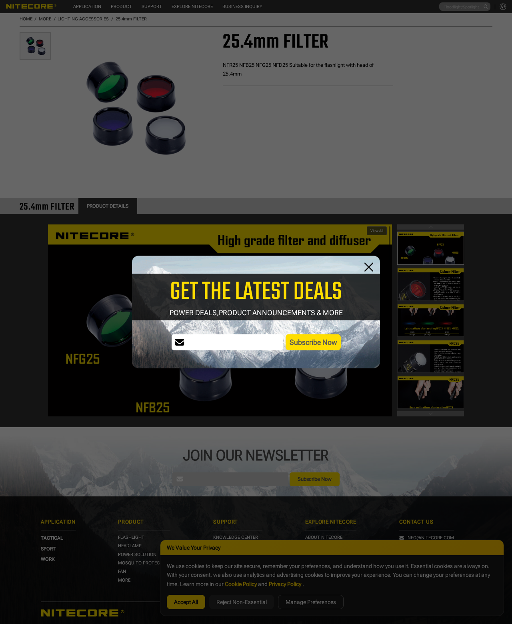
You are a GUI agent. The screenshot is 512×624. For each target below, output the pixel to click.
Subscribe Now (313, 342)
